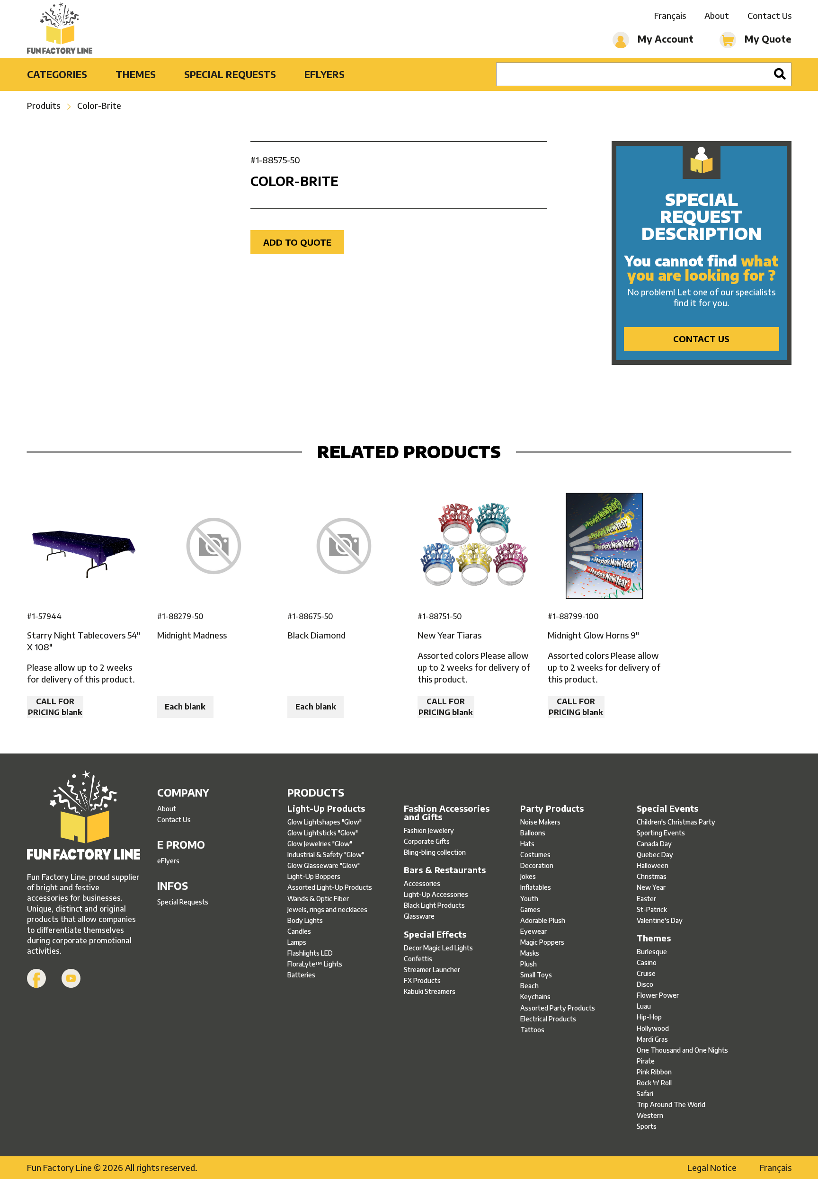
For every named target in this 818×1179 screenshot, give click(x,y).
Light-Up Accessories (436, 894)
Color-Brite (99, 105)
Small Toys (536, 975)
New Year (651, 887)
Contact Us (769, 15)
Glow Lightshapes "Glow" (324, 822)
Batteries (301, 975)
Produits (43, 105)
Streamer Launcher (432, 970)
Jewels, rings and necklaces (327, 909)
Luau (644, 1006)
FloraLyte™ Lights (314, 964)
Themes (136, 74)
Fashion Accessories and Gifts (446, 812)
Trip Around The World (671, 1104)
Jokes (528, 876)
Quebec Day (655, 855)
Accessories (422, 883)
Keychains (535, 997)
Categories (57, 74)
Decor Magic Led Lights (438, 948)
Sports (647, 1126)
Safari (645, 1094)
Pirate (646, 1061)
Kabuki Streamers (429, 991)
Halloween (652, 865)
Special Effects (435, 934)
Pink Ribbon (654, 1072)
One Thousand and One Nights (682, 1050)
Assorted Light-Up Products (329, 887)
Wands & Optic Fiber (318, 899)
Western (650, 1115)
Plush (528, 964)
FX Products (422, 980)
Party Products (552, 808)
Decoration (536, 865)
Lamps (296, 942)
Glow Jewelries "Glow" (319, 844)
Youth (529, 899)
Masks (529, 953)
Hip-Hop (649, 1017)
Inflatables (535, 887)
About (716, 15)
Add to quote (297, 242)
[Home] (60, 29)
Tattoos (532, 1030)
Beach (529, 986)
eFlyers (324, 74)
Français (670, 15)
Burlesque (652, 952)
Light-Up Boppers (313, 876)
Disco (645, 984)
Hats (527, 844)
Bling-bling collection (435, 852)
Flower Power (658, 995)
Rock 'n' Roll (654, 1083)
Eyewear (533, 931)
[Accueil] (83, 816)
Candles (299, 931)
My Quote (766, 38)
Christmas (652, 876)
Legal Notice (712, 1167)
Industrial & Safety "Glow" (325, 855)
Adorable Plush (542, 920)
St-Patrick (652, 909)
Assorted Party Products (557, 1008)
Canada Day (654, 844)
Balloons (532, 833)
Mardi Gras (652, 1039)
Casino (647, 962)
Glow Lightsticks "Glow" (322, 833)
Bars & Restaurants (445, 870)
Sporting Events (661, 833)
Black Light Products (434, 905)
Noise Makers (540, 822)
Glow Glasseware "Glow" (323, 865)
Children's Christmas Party (676, 822)
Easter (646, 899)
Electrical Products (548, 1019)
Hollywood (653, 1028)
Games (530, 909)
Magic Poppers (542, 942)
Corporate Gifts (427, 841)
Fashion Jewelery (429, 830)
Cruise (646, 973)
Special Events (667, 808)
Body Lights (305, 920)
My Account (664, 38)
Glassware (419, 916)
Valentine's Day (660, 920)
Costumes (535, 855)
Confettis (418, 959)
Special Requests (230, 74)
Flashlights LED (310, 953)
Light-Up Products (326, 808)
